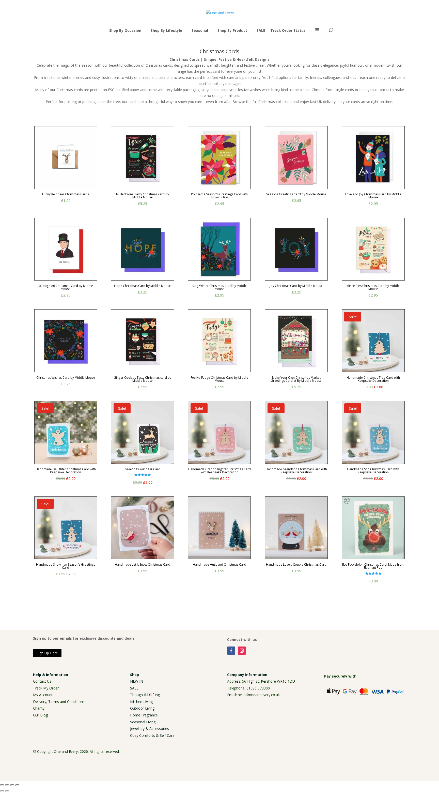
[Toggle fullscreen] (7, 785)
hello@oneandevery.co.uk (259, 694)
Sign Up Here (47, 653)
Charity (38, 708)
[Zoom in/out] (2, 785)
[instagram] (242, 651)
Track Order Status (288, 30)
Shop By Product (232, 30)
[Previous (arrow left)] (2, 791)
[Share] (12, 785)
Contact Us (42, 681)
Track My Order (46, 688)
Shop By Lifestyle (166, 30)
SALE (261, 30)
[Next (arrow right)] (7, 791)
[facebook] (231, 651)
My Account (43, 694)
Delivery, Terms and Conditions (59, 701)
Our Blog (40, 715)
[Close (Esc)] (17, 785)
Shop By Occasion (125, 30)
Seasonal (200, 30)
